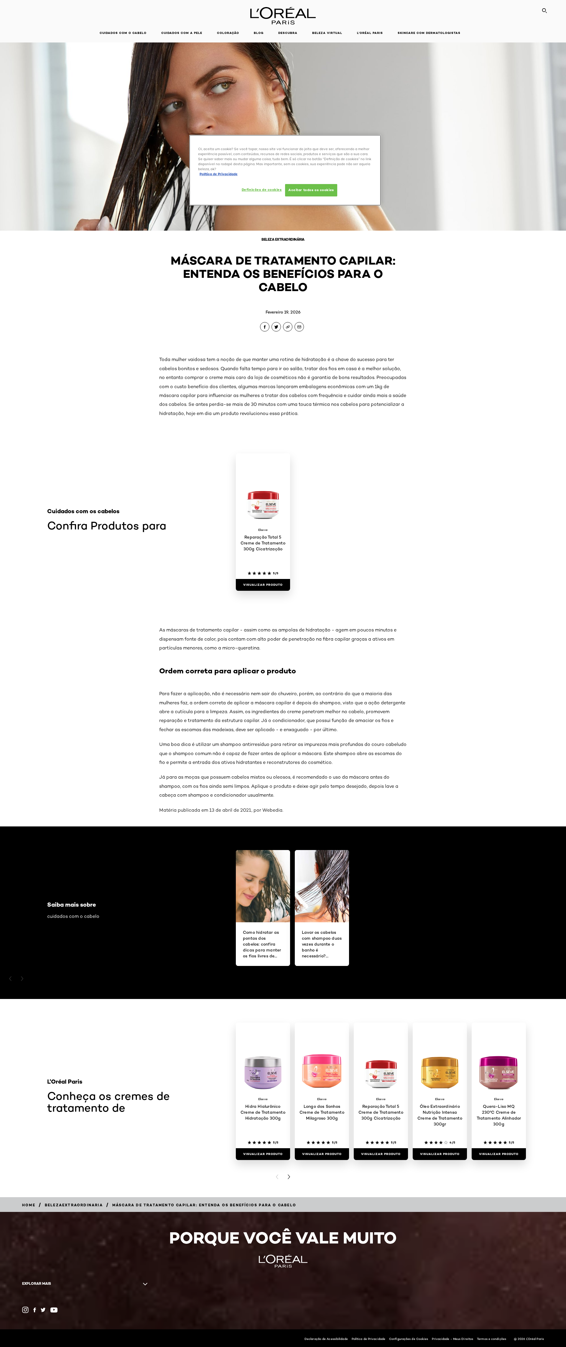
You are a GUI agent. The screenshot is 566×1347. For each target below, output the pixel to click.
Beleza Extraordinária (283, 239)
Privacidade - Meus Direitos (452, 1339)
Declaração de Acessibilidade (326, 1339)
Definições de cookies (262, 190)
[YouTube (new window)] (53, 1309)
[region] (285, 170)
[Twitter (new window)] (43, 1309)
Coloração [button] (228, 33)
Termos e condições (491, 1339)
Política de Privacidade (368, 1339)
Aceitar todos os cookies (311, 190)
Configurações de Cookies (408, 1339)
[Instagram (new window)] (25, 1310)
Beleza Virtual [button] (327, 33)
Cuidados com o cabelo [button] (123, 33)
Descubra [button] (287, 33)
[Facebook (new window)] (34, 1309)
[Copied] (287, 327)
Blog (259, 33)
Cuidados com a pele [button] (181, 33)
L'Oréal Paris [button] (370, 33)
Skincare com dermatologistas (429, 33)
